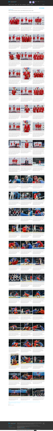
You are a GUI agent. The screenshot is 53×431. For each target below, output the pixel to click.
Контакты (10, 426)
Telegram (38, 1)
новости (16, 4)
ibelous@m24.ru (28, 428)
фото (18, 4)
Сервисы (32, 4)
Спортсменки (18, 402)
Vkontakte (37, 1)
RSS (39, 1)
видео (21, 4)
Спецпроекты (28, 4)
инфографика (24, 4)
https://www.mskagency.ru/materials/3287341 (43, 8)
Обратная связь (10, 425)
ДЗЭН (35, 1)
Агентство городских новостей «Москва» (14, 2)
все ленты (12, 4)
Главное (10, 4)
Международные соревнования (13, 402)
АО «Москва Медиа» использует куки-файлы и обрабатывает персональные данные (25, 430)
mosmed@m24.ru (22, 427)
